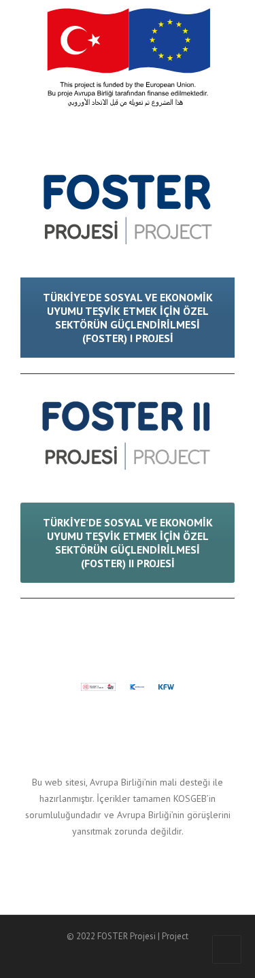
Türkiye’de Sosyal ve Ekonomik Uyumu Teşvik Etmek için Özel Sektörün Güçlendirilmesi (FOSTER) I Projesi (128, 317)
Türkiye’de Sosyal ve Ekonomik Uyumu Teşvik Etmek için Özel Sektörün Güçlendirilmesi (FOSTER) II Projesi (128, 543)
